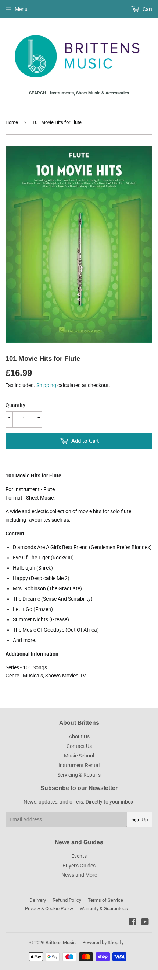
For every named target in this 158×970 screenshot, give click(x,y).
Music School (79, 756)
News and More (79, 875)
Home (12, 122)
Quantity (15, 405)
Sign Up (140, 819)
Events (79, 856)
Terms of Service (105, 900)
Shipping (46, 385)
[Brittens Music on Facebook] (132, 923)
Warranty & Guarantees (104, 908)
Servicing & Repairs (79, 775)
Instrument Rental (79, 765)
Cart (146, 9)
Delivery (37, 900)
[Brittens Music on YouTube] (145, 923)
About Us (79, 736)
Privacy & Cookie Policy (49, 908)
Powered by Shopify (102, 942)
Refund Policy (67, 900)
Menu (21, 9)
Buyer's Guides (79, 866)
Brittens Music (61, 942)
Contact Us (79, 746)
